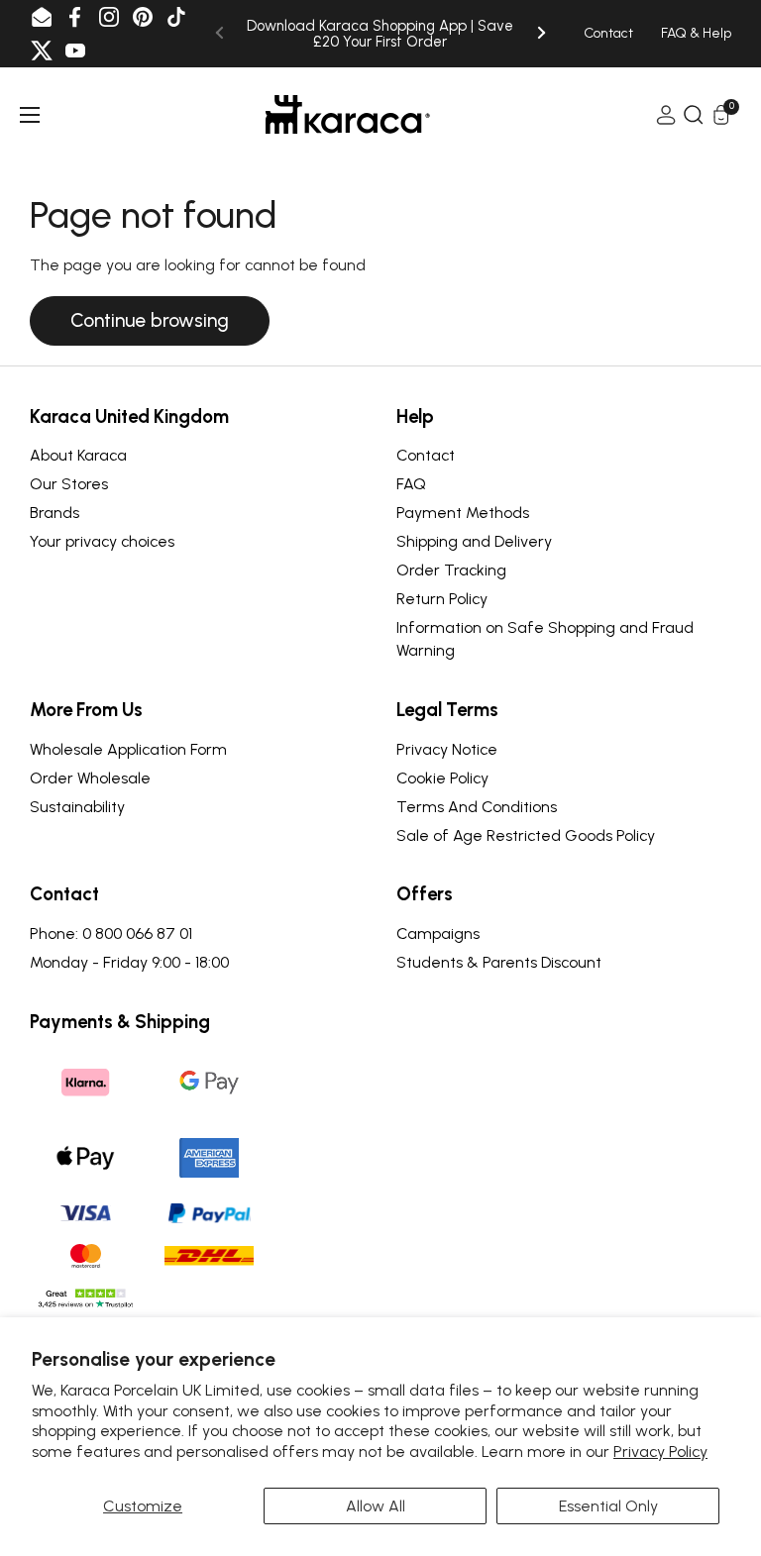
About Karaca (78, 455)
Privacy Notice (446, 749)
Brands (54, 512)
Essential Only (608, 1506)
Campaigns (438, 933)
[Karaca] (348, 114)
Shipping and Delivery (474, 541)
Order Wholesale (90, 778)
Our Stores (69, 483)
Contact (425, 455)
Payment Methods (462, 512)
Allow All (375, 1506)
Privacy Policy (660, 1451)
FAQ (411, 483)
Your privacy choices (102, 541)
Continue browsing (149, 320)
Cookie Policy (442, 778)
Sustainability (77, 806)
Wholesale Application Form (128, 749)
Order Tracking (451, 570)
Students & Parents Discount (498, 962)
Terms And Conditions (476, 806)
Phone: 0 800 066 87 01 (111, 933)
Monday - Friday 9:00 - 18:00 (129, 962)
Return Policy (442, 598)
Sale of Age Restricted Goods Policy (525, 835)
